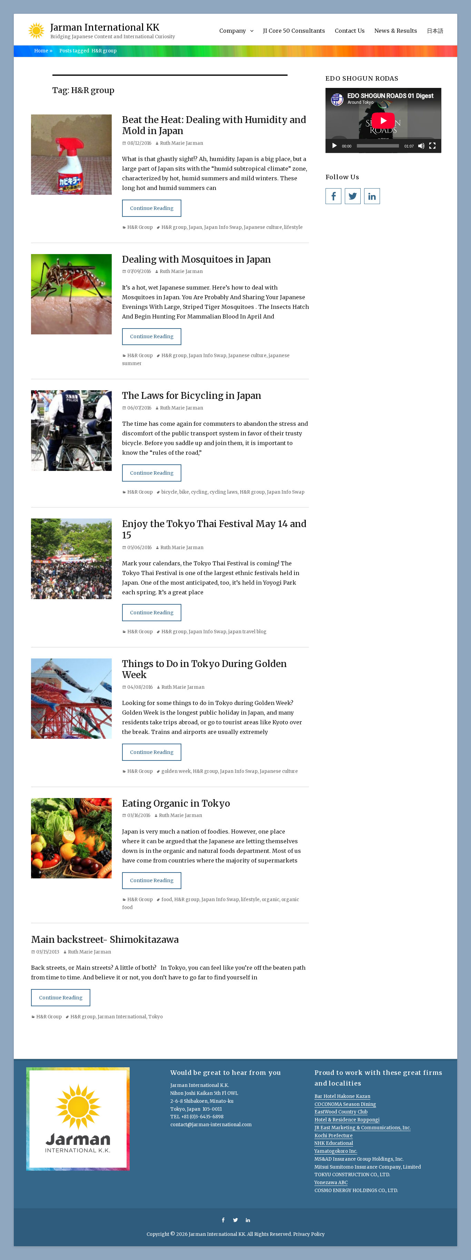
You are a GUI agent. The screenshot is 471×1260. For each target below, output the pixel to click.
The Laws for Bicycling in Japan (191, 395)
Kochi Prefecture (333, 1136)
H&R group (174, 227)
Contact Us (350, 30)
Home (43, 51)
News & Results (395, 30)
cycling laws (224, 492)
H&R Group (140, 227)
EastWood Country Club (341, 1112)
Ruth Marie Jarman (181, 143)
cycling (199, 492)
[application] (383, 120)
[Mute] (421, 145)
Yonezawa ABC (331, 1183)
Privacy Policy (309, 1234)
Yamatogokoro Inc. (335, 1151)
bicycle (169, 492)
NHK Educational (333, 1143)
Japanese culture (263, 227)
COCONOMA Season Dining (345, 1104)
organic (270, 900)
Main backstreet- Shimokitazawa (105, 939)
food (166, 900)
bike (184, 492)
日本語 (435, 30)
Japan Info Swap (223, 227)
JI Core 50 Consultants (294, 30)
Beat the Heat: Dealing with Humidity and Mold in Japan (214, 125)
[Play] (334, 145)
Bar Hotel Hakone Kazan (342, 1096)
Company (232, 30)
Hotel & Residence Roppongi (347, 1120)
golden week (176, 771)
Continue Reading (151, 208)
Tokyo (155, 1017)
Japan (195, 227)
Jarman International (122, 1017)
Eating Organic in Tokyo (176, 803)
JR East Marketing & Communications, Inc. (362, 1128)
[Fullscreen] (432, 145)
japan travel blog (247, 632)
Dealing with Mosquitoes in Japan (196, 259)
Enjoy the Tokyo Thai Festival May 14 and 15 (214, 529)
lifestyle (293, 227)
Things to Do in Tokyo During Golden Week (204, 669)
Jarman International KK (104, 27)
